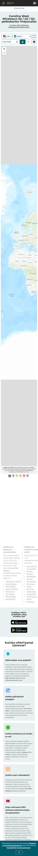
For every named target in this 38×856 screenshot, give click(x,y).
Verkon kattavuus (23, 41)
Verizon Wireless (11, 589)
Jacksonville (31, 594)
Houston (30, 574)
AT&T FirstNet (10, 597)
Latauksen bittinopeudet (27, 41)
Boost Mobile (10, 599)
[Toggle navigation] (3, 3)
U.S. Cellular (9, 594)
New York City (32, 566)
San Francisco (32, 597)
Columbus (30, 602)
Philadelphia (31, 577)
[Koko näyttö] (34, 36)
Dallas (29, 587)
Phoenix (30, 579)
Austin (29, 599)
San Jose (30, 589)
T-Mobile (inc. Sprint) (13, 582)
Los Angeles (31, 569)
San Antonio (31, 582)
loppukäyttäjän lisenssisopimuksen (19, 848)
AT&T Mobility (10, 587)
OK (19, 852)
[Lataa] (19, 622)
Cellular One (9, 592)
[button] (4, 49)
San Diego (30, 584)
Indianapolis (31, 592)
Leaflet (5, 467)
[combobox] (7, 36)
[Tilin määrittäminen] (34, 3)
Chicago (30, 571)
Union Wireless (10, 584)
